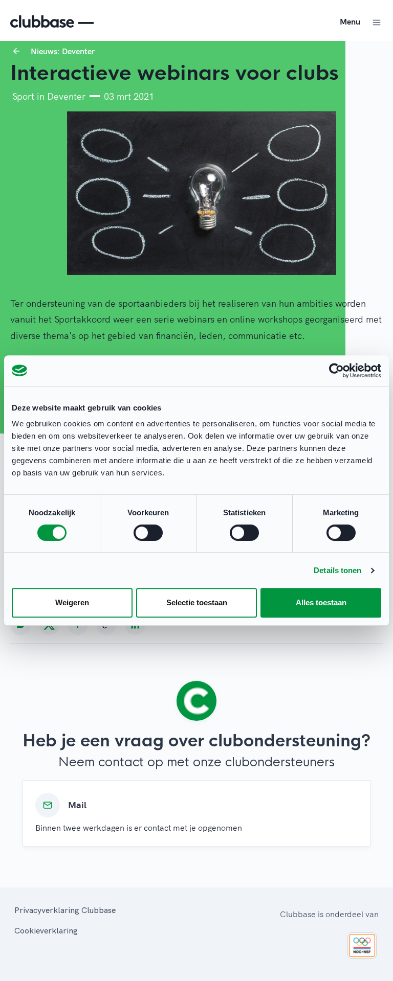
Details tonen (337, 570)
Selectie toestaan (196, 602)
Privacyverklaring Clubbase (65, 910)
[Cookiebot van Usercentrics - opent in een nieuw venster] (336, 370)
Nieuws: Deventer (63, 51)
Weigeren (72, 602)
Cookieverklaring (46, 930)
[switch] (148, 532)
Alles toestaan (321, 602)
